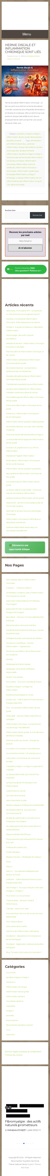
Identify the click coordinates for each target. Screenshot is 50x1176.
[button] (6, 1107)
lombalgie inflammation (17, 174)
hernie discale (12, 157)
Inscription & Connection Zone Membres (23, 748)
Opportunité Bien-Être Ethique (18, 834)
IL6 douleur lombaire (15, 161)
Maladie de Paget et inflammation (20, 456)
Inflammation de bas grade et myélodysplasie (25, 422)
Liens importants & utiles (16, 800)
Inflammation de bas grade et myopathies (23, 469)
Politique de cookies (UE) (16, 847)
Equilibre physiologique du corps (19, 695)
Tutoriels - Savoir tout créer (17, 908)
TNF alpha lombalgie (15, 184)
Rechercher (10, 210)
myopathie (10, 1006)
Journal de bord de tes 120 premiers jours (23, 753)
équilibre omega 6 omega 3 (28, 134)
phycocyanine (12, 1020)
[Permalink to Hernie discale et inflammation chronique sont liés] (25, 81)
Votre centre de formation (16, 926)
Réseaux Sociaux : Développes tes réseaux (23, 857)
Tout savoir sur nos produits (18, 896)
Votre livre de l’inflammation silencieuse (22, 931)
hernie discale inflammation (30, 157)
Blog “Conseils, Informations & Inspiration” (24, 952)
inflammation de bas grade (18, 137)
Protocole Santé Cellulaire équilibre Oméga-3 (24, 434)
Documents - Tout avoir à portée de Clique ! (24, 682)
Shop (8, 861)
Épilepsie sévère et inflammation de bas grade (25, 498)
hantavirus (10, 982)
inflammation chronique (16, 987)
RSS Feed (25, 1167)
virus (8, 1030)
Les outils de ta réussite (15, 795)
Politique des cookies (13, 1055)
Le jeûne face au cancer (16, 791)
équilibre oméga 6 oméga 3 (30, 154)
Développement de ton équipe (18, 664)
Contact (9, 659)
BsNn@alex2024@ (33, 56)
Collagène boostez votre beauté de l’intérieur (24, 638)
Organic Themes (34, 1164)
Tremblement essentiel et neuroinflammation (24, 384)
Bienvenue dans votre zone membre (21, 625)
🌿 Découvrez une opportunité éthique (19, 547)
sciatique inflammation (25, 178)
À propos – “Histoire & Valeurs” (19, 588)
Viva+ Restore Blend (14, 921)
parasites (10, 1015)
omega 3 (10, 1011)
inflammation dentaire (15, 996)
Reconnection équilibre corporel (19, 1025)
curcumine (10, 972)
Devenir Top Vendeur (14, 677)
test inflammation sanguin (30, 181)
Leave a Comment (13, 59)
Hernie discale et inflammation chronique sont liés (23, 48)
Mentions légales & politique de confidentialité (23, 1051)
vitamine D (10, 1034)
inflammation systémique (27, 171)
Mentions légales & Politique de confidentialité (25, 805)
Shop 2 (9, 866)
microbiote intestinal (14, 1001)
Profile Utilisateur (13, 852)
